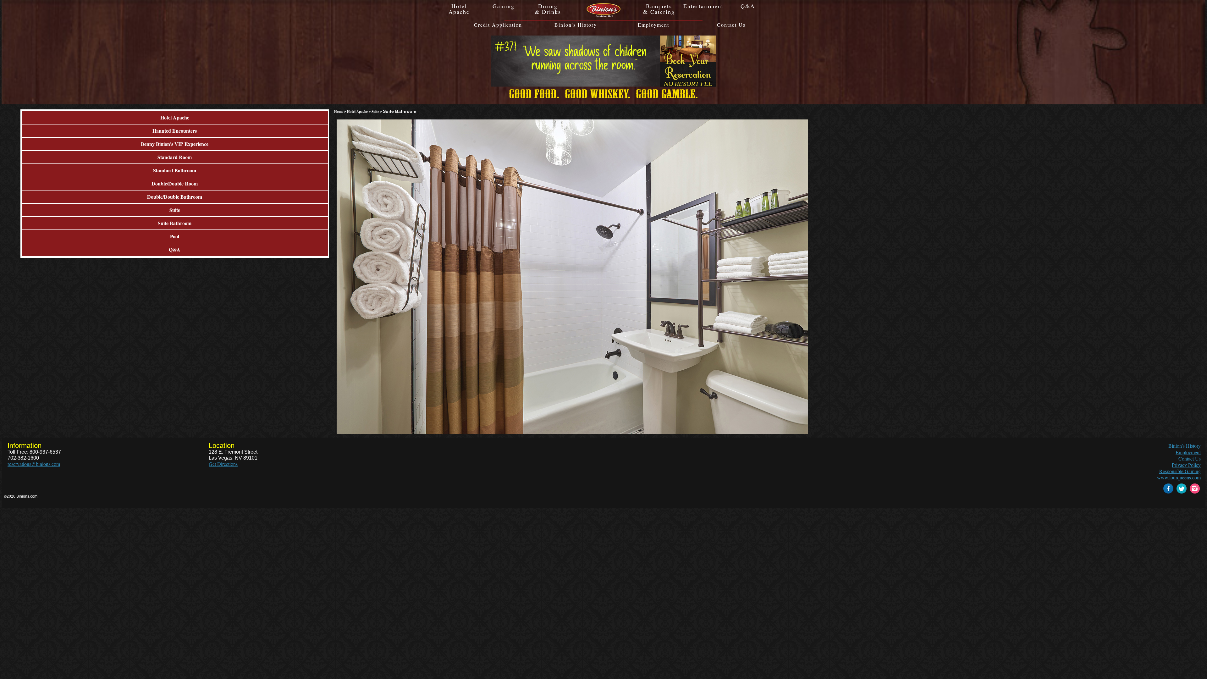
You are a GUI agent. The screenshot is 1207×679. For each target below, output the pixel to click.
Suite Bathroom (174, 223)
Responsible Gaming (1180, 471)
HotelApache (459, 8)
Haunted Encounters (174, 130)
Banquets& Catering (659, 8)
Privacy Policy (1186, 464)
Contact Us (731, 24)
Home (338, 111)
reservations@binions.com (34, 464)
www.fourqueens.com (1179, 477)
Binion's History (575, 24)
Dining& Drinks (548, 8)
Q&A (748, 6)
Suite (174, 209)
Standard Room (174, 157)
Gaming (504, 6)
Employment (653, 24)
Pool (174, 236)
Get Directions (223, 464)
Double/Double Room (175, 183)
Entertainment (703, 6)
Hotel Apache (174, 117)
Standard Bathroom (174, 170)
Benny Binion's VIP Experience (174, 143)
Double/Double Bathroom (174, 196)
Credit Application (498, 24)
